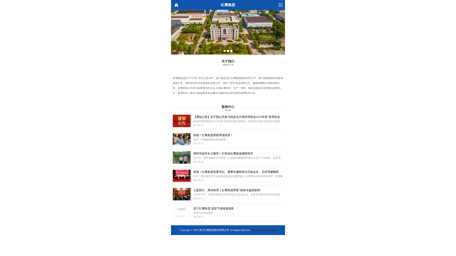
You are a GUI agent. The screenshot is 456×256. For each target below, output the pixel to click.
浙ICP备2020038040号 (264, 230)
